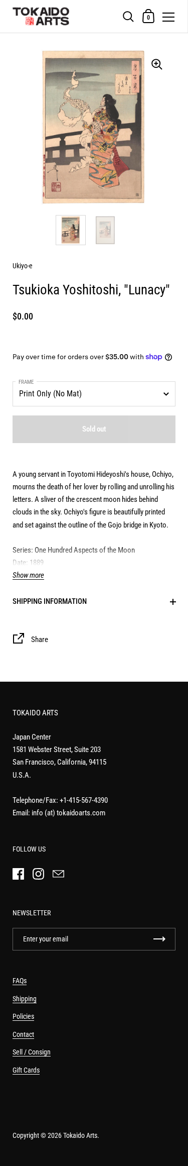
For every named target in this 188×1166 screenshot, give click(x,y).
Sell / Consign (32, 1052)
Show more (28, 575)
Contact (23, 1034)
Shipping (25, 999)
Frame (26, 382)
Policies (23, 1016)
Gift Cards (26, 1070)
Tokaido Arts (80, 1135)
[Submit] (159, 939)
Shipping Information (50, 601)
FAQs (20, 981)
